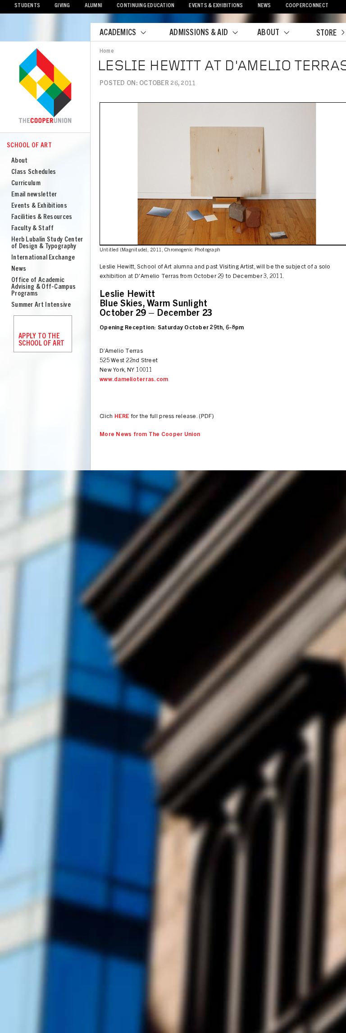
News (264, 6)
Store (326, 34)
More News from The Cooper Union (150, 435)
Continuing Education (145, 6)
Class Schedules (33, 172)
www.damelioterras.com (134, 380)
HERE (122, 417)
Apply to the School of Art (41, 340)
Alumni (94, 6)
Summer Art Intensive (41, 305)
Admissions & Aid (198, 33)
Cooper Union (45, 86)
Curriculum (26, 183)
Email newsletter (34, 194)
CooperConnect (307, 6)
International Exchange (43, 258)
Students (27, 6)
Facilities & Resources (42, 217)
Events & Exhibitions (216, 6)
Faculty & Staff (32, 228)
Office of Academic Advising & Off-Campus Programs (43, 287)
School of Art (29, 145)
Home (107, 51)
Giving (62, 6)
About (268, 33)
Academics (118, 33)
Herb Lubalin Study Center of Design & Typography (47, 243)
